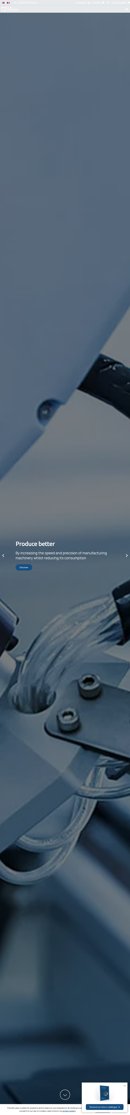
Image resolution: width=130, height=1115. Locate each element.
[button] (108, 3)
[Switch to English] (3, 2)
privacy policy (69, 1111)
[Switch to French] (8, 2)
